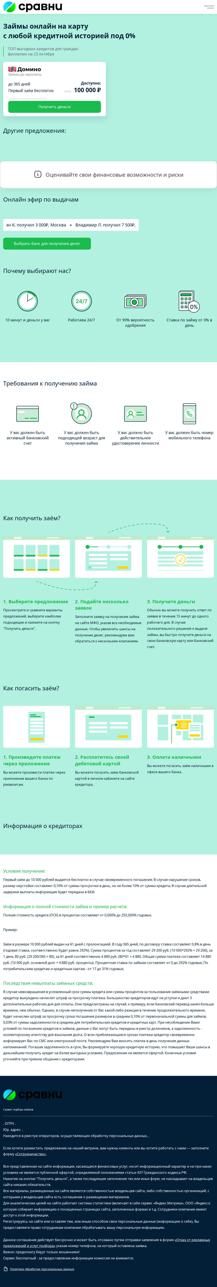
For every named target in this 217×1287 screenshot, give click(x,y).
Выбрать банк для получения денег (47, 243)
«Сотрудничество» (30, 1154)
